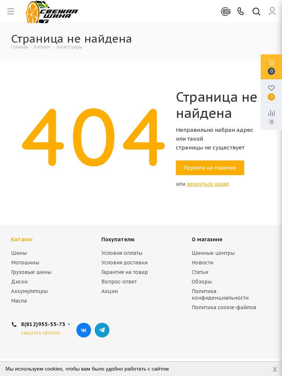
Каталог (22, 239)
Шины (19, 253)
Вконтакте (83, 330)
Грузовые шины (31, 272)
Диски (19, 281)
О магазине (207, 239)
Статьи (200, 272)
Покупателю (118, 239)
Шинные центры (213, 253)
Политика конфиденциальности (220, 294)
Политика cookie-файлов (224, 307)
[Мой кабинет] (272, 11)
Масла (19, 300)
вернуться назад (208, 184)
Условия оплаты (121, 253)
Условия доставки (124, 262)
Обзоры (202, 281)
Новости (202, 262)
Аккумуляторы (29, 291)
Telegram (102, 330)
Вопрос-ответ (119, 281)
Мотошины (25, 262)
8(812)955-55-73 (43, 324)
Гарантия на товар (124, 272)
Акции (109, 291)
